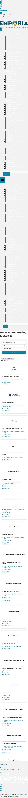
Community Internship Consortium (16, 56)
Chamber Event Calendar (14, 37)
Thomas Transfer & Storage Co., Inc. (12, 428)
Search (14, 352)
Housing (10, 135)
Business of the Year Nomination (16, 41)
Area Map (10, 126)
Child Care (11, 139)
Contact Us (11, 162)
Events (8, 35)
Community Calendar (13, 44)
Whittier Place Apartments (9, 743)
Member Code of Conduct (14, 81)
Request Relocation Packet (15, 141)
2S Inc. (4, 454)
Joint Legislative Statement (14, 158)
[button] (6, 174)
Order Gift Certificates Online (15, 93)
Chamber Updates (12, 156)
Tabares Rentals (6, 693)
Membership (9, 71)
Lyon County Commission (14, 106)
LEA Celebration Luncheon (14, 68)
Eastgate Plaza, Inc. (7, 534)
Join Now (6, 16)
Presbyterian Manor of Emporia (10, 376)
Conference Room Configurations (16, 150)
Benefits (10, 77)
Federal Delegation (13, 114)
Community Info (10, 116)
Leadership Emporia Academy (15, 62)
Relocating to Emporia (12, 129)
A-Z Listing (11, 89)
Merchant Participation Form (15, 97)
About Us (9, 160)
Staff (9, 168)
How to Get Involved (13, 39)
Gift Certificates (12, 58)
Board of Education (13, 108)
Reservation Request (13, 152)
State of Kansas (12, 112)
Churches (10, 118)
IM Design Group (13, 796)
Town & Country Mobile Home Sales (12, 717)
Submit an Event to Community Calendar (14, 47)
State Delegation (12, 110)
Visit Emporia (11, 127)
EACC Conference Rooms (14, 149)
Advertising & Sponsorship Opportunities (13, 53)
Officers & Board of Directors (15, 166)
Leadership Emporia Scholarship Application (15, 65)
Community (9, 100)
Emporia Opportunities (13, 131)
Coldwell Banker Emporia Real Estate (12, 507)
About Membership (11, 73)
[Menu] (1, 13)
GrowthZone (17, 760)
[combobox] (14, 345)
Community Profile (12, 122)
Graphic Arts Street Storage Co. (11, 591)
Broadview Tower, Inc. (8, 479)
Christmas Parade (12, 42)
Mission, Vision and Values (14, 164)
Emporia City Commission (14, 104)
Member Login (7, 14)
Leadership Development (13, 60)
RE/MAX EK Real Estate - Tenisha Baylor (13, 668)
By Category (11, 87)
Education (10, 137)
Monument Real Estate (8, 643)
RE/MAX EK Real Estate (8, 402)
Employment (11, 133)
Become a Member (12, 75)
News (8, 154)
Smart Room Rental (11, 147)
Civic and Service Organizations (16, 120)
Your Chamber (10, 145)
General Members (12, 85)
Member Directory (11, 83)
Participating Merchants (14, 95)
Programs (9, 50)
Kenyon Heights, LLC (8, 619)
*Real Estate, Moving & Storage (7, 358)
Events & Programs (12, 33)
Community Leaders (12, 102)
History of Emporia (12, 124)
